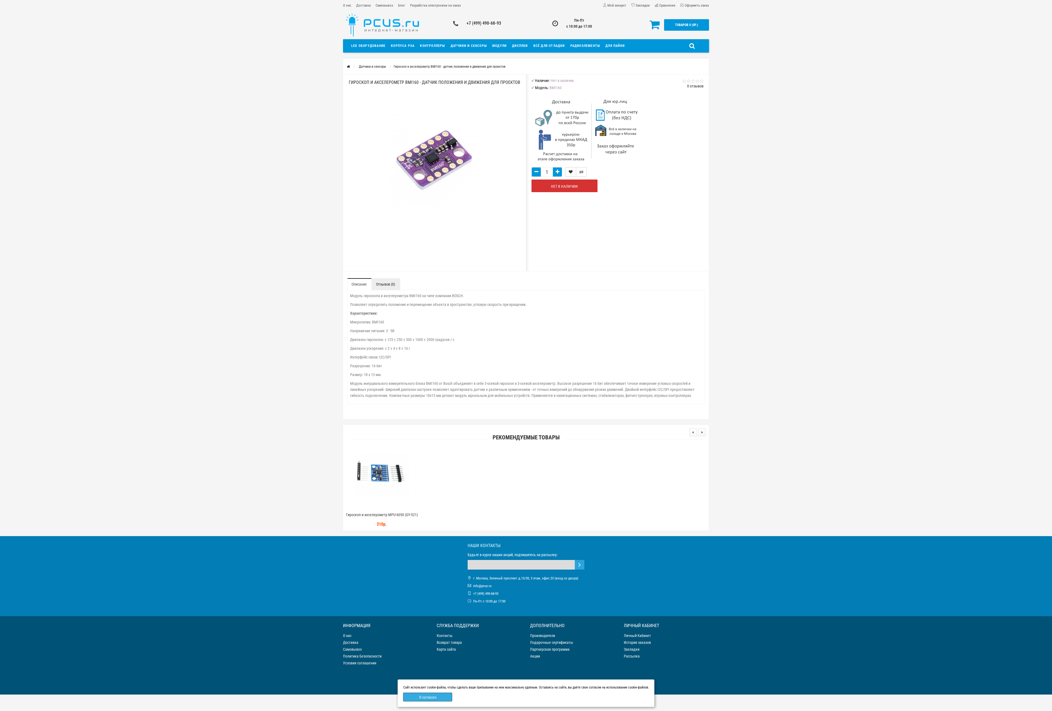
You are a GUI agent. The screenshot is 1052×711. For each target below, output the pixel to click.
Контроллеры (432, 46)
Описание (359, 284)
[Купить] (369, 507)
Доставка (363, 5)
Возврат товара (449, 642)
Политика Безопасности (362, 656)
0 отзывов (695, 86)
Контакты (445, 635)
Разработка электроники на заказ (435, 5)
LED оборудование (368, 46)
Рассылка (632, 656)
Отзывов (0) (385, 284)
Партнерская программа (550, 649)
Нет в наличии (564, 186)
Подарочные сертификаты (551, 642)
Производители (542, 635)
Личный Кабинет (637, 635)
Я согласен (427, 697)
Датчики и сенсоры (469, 46)
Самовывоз (384, 5)
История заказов (637, 642)
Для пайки (615, 46)
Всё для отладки (549, 46)
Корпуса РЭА (402, 46)
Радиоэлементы (585, 46)
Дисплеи (520, 46)
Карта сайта (446, 649)
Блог (401, 5)
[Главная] (348, 66)
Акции (535, 656)
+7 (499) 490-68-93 (484, 23)
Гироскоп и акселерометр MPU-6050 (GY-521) (382, 515)
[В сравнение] (581, 172)
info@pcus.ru (482, 586)
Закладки (631, 649)
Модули (499, 46)
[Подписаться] (579, 565)
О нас (347, 5)
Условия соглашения (359, 663)
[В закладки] (570, 172)
